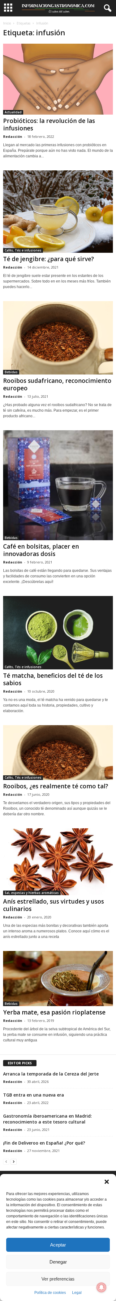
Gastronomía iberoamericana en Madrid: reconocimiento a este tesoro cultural (47, 1119)
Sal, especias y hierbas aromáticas (32, 893)
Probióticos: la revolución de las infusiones (49, 124)
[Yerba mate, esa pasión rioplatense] (58, 978)
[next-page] (14, 1161)
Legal (77, 1292)
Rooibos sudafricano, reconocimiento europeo (57, 384)
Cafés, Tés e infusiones (23, 250)
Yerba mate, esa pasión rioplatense (54, 1012)
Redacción (12, 136)
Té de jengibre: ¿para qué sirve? (48, 259)
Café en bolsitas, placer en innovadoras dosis (41, 550)
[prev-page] (6, 1161)
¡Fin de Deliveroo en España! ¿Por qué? (44, 1143)
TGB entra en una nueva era (33, 1095)
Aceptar (58, 1244)
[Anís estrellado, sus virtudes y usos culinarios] (58, 861)
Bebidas (11, 372)
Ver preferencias (58, 1278)
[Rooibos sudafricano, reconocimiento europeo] (58, 337)
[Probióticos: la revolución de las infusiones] (58, 79)
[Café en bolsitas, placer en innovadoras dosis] (58, 485)
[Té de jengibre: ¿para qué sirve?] (58, 211)
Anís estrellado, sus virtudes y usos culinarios (53, 905)
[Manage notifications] (101, 1287)
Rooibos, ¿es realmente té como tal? (55, 786)
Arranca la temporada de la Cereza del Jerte (51, 1074)
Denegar (58, 1261)
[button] (107, 1182)
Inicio (7, 23)
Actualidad (13, 112)
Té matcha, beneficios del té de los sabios (53, 679)
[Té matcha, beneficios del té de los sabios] (58, 632)
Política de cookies (50, 1292)
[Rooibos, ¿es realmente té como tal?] (58, 752)
